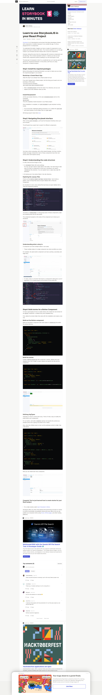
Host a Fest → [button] (71, 83)
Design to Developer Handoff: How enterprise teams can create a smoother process (75, 43)
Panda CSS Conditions (73, 32)
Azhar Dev (28, 610)
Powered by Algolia (50, 1)
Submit (27, 571)
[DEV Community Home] (16, 1)
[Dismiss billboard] (88, 673)
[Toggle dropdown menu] (62, 518)
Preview (32, 571)
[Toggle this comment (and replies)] (24, 577)
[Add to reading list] (17, 55)
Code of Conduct (39, 618)
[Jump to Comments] (17, 51)
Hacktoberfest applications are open (37, 667)
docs (39, 113)
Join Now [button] (69, 686)
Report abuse (46, 618)
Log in (76, 1)
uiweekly (29, 39)
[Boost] (17, 59)
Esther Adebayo (29, 25)
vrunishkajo (28, 583)
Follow (77, 9)
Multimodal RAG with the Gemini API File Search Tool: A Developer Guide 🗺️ (41, 545)
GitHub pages (48, 513)
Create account (82, 1)
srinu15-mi (28, 600)
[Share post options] (17, 63)
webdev (33, 39)
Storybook (25, 42)
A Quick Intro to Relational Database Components (74, 37)
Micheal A (28, 592)
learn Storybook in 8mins (44, 507)
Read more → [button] (26, 556)
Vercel (42, 513)
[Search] (20, 2)
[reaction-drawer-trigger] (17, 47)
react (24, 39)
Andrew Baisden (29, 575)
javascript (38, 39)
